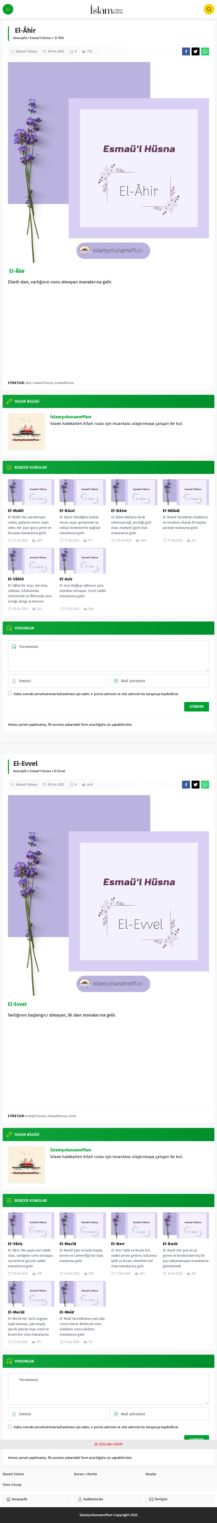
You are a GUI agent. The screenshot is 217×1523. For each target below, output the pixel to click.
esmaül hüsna (43, 383)
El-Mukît (16, 510)
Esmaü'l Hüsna (40, 38)
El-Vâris (15, 1243)
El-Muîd (67, 1312)
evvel (72, 1116)
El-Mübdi (171, 510)
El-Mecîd (16, 1312)
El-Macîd (68, 1243)
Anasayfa (20, 38)
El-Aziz (66, 579)
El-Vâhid (16, 579)
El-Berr (118, 1243)
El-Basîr (170, 1243)
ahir (28, 383)
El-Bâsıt (67, 510)
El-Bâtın (119, 510)
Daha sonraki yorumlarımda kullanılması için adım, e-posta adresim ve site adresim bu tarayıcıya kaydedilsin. (96, 694)
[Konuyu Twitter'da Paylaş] (196, 51)
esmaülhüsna (64, 383)
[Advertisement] (108, 334)
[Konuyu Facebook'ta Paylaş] (186, 51)
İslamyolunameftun (70, 417)
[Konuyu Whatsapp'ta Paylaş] (205, 51)
